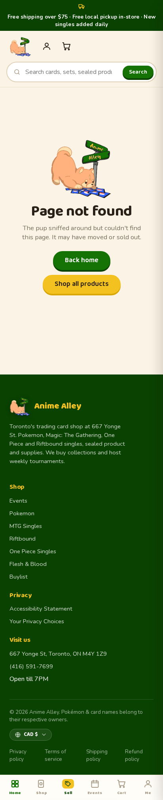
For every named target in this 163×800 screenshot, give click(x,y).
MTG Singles (25, 526)
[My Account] (46, 46)
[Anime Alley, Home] (20, 46)
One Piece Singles (32, 551)
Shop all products (82, 283)
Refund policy (134, 755)
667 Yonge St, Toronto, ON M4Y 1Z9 (58, 654)
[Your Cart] (66, 46)
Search (138, 72)
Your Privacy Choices (36, 621)
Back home (82, 260)
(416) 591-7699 (31, 666)
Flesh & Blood (28, 564)
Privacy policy (18, 755)
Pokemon (21, 513)
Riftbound (22, 539)
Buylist (18, 577)
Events (18, 501)
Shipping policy (97, 755)
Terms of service (55, 755)
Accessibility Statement (40, 609)
